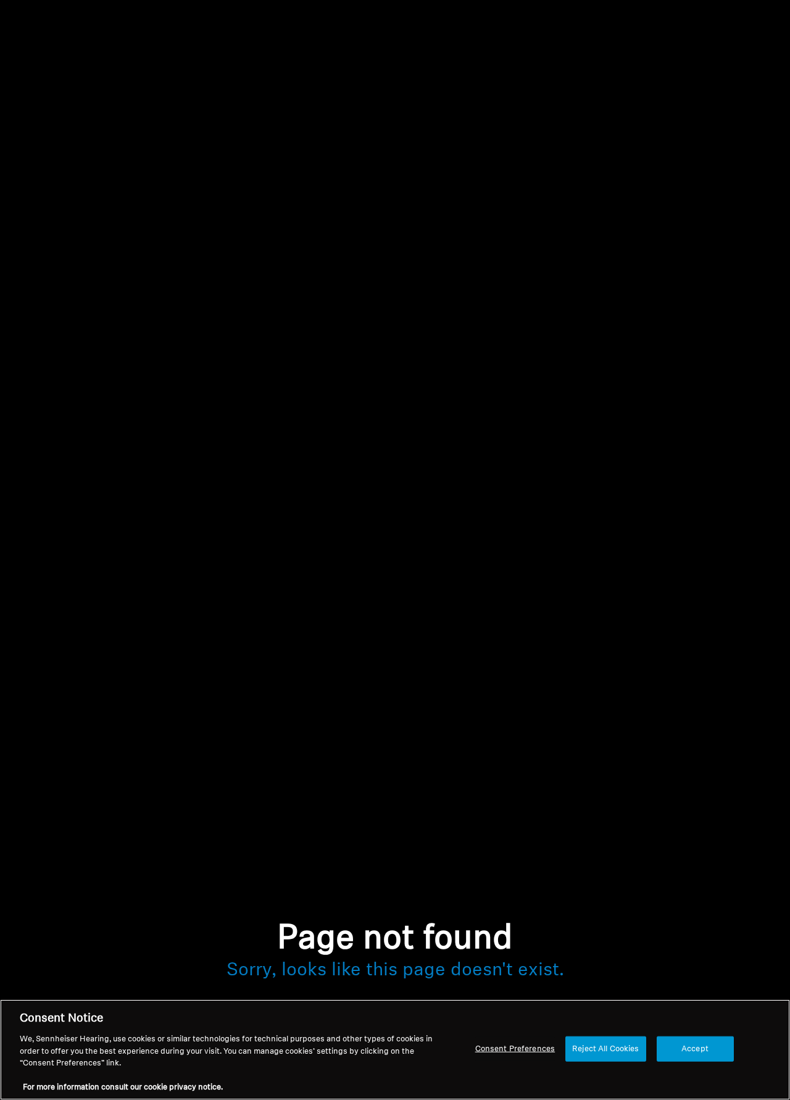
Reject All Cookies (605, 1048)
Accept (695, 1048)
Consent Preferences (515, 1048)
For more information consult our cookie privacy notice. (123, 1087)
